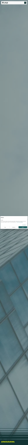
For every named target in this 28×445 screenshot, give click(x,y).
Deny (5, 227)
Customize (13, 227)
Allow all (23, 227)
